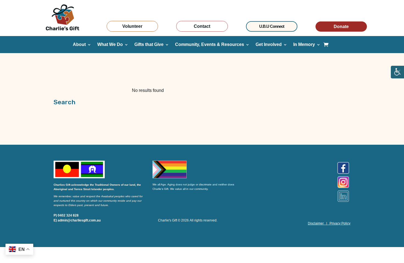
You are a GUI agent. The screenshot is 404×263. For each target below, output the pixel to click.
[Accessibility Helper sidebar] (397, 72)
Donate (341, 26)
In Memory (304, 45)
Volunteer (132, 26)
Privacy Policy (340, 223)
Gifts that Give (149, 45)
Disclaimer (316, 223)
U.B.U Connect (271, 26)
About (79, 45)
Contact (202, 26)
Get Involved (269, 45)
